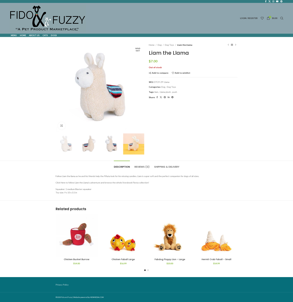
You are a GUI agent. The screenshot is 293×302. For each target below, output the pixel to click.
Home (151, 45)
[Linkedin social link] (168, 97)
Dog (160, 45)
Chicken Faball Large (123, 259)
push (174, 92)
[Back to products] (232, 45)
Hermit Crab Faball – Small (216, 259)
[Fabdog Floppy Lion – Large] (170, 235)
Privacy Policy (62, 284)
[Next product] (235, 45)
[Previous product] (228, 45)
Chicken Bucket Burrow (76, 259)
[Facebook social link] (157, 97)
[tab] (122, 165)
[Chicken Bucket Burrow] (77, 235)
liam (156, 92)
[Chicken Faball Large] (123, 235)
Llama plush (165, 92)
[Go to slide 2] (148, 270)
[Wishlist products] (262, 18)
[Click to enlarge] (61, 126)
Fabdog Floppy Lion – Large (170, 259)
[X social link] (161, 97)
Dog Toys (169, 45)
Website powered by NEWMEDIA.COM (88, 297)
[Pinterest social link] (165, 97)
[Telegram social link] (172, 97)
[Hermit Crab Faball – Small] (216, 235)
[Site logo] (48, 18)
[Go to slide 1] (145, 270)
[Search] (282, 18)
